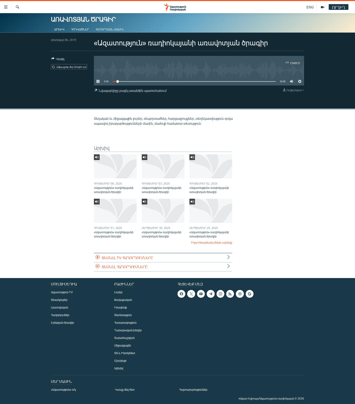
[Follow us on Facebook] (181, 294)
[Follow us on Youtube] (201, 294)
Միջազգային (122, 345)
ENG (310, 7)
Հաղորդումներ (60, 315)
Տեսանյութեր (59, 299)
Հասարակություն (125, 322)
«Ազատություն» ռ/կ (63, 389)
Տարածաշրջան (124, 337)
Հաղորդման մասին (110, 29)
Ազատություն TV (62, 292)
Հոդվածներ (80, 29)
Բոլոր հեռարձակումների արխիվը (211, 242)
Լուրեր (118, 292)
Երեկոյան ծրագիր (62, 322)
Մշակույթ (120, 360)
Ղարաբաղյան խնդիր (128, 330)
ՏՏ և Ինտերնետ (124, 353)
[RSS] (230, 294)
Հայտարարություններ (193, 389)
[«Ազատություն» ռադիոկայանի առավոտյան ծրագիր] (115, 166)
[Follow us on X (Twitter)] (191, 294)
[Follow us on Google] (250, 294)
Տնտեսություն (123, 315)
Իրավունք (120, 307)
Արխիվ (59, 29)
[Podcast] (240, 294)
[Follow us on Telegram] (210, 294)
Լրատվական (59, 307)
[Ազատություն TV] (322, 7)
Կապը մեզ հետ (125, 389)
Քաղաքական (123, 299)
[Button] (57, 59)
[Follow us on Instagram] (220, 294)
